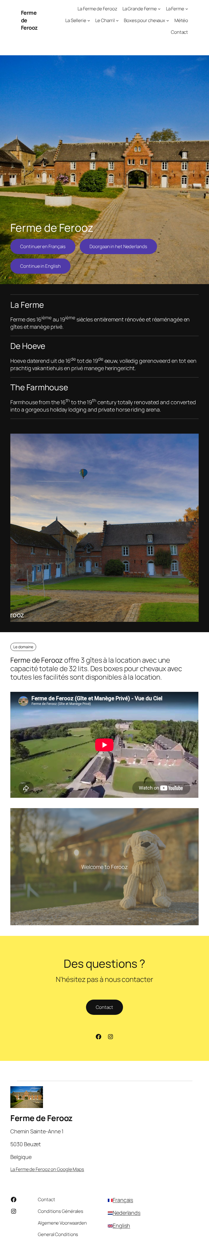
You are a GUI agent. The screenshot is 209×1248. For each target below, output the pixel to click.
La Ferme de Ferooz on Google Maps (47, 1169)
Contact (104, 1007)
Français (123, 1200)
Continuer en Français (43, 246)
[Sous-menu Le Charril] (117, 20)
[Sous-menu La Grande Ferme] (159, 8)
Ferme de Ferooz (41, 1118)
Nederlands (126, 1212)
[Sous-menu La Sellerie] (88, 20)
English (121, 1225)
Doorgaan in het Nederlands (118, 246)
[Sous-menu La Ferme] (186, 8)
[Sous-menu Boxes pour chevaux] (167, 20)
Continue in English (40, 266)
